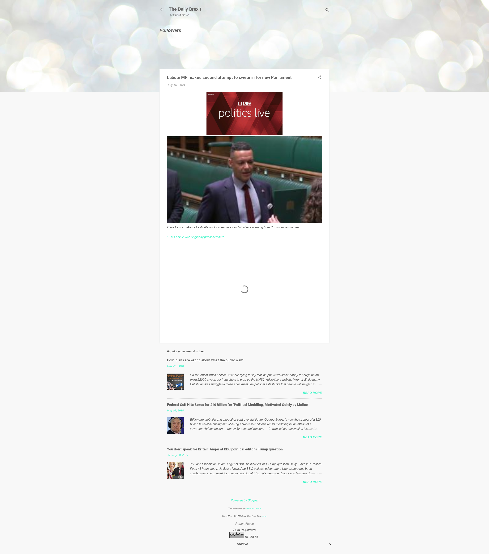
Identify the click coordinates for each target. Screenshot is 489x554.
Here (264, 516)
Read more (312, 392)
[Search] (327, 10)
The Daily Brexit (185, 9)
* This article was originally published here (195, 237)
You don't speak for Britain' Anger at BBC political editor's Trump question (225, 449)
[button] (319, 77)
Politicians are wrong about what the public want (205, 360)
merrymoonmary (253, 508)
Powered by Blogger (244, 500)
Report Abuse (244, 523)
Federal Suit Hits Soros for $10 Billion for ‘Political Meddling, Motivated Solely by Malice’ (237, 405)
